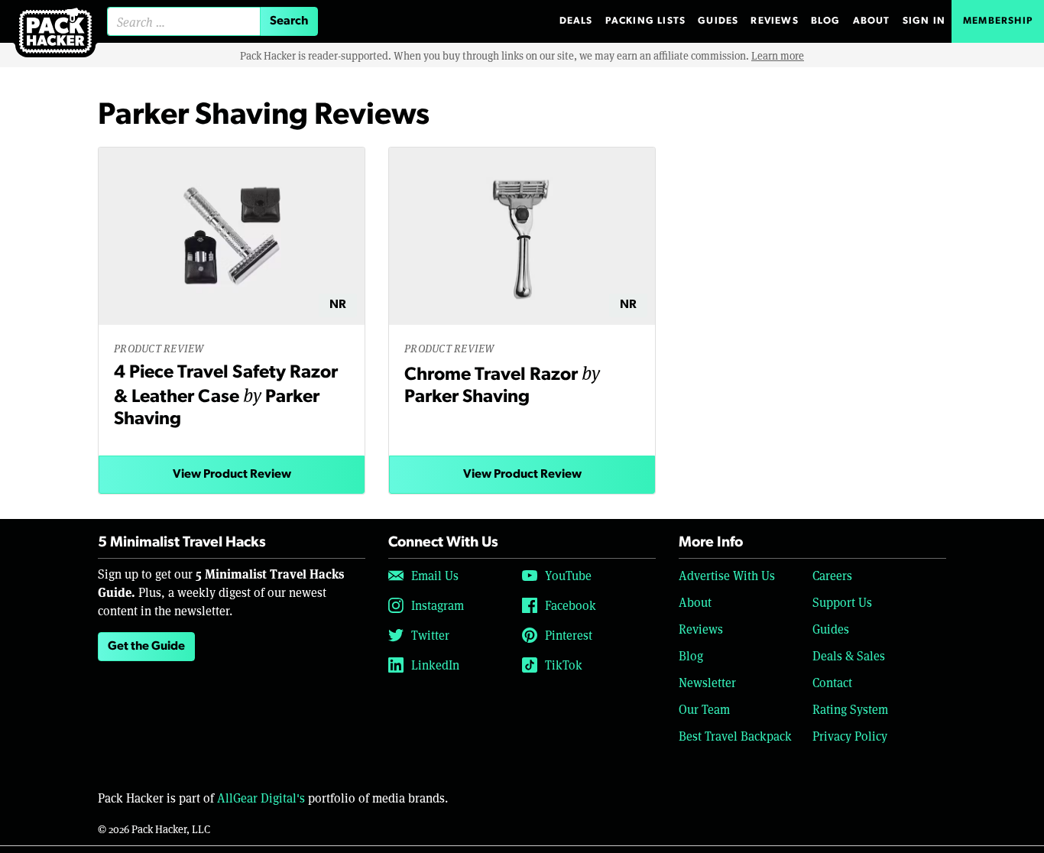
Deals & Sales (848, 655)
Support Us (842, 602)
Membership (998, 21)
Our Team (704, 709)
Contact (832, 682)
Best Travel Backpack (735, 736)
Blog (826, 21)
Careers (832, 575)
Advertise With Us (727, 575)
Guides (718, 21)
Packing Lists (645, 21)
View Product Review (232, 475)
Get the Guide (146, 647)
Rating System (850, 709)
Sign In (924, 21)
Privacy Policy (849, 736)
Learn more (777, 55)
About (871, 21)
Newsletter (707, 682)
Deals (576, 21)
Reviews (774, 21)
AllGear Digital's (261, 798)
